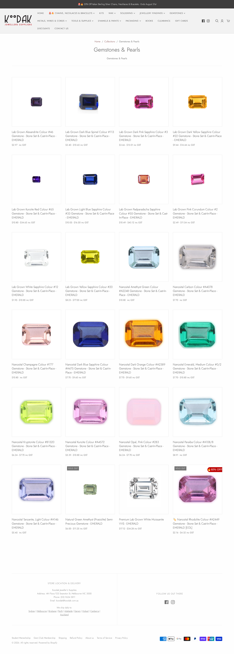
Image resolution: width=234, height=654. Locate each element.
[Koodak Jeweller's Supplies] (18, 21)
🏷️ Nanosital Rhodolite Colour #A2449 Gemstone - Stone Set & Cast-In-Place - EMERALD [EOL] (196, 523)
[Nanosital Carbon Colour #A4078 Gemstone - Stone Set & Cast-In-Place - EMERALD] (197, 257)
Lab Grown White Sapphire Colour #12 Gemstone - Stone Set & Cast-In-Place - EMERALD (35, 291)
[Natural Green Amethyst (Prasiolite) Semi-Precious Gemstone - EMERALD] (90, 489)
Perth (60, 611)
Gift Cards (181, 20)
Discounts (43, 28)
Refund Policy (76, 637)
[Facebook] (203, 20)
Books (149, 20)
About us (89, 637)
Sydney (31, 611)
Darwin (77, 611)
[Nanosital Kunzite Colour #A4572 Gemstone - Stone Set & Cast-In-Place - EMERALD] (90, 412)
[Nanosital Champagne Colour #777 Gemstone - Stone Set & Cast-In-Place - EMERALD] (36, 334)
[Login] (222, 21)
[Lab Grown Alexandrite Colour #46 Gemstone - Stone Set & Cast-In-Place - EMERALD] (36, 102)
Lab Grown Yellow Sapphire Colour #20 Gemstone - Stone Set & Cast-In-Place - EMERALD (89, 291)
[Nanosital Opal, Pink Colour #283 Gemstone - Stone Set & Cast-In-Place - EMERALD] (144, 412)
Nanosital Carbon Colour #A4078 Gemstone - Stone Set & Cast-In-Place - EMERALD (195, 291)
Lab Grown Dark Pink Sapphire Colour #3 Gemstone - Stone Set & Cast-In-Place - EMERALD (143, 136)
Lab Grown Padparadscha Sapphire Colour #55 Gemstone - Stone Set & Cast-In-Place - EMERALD (143, 213)
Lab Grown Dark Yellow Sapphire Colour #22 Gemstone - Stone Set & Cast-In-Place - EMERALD (197, 136)
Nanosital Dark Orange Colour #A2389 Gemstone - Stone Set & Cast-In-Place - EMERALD (142, 368)
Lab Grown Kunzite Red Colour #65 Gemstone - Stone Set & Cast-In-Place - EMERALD (34, 213)
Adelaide (68, 611)
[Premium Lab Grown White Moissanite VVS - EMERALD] (144, 489)
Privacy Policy (121, 637)
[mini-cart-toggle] (228, 21)
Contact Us (61, 28)
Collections (109, 41)
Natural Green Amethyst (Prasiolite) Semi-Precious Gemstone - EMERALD (89, 521)
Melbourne (42, 611)
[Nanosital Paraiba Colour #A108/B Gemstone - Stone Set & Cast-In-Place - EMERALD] (197, 412)
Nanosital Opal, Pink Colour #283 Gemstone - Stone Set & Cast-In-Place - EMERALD (141, 446)
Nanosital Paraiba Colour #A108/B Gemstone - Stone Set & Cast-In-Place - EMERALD (195, 446)
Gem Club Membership (44, 637)
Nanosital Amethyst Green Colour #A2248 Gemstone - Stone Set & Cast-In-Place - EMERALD (143, 291)
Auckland (64, 614)
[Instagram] (208, 20)
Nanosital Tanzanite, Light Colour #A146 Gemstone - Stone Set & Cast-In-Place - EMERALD (35, 523)
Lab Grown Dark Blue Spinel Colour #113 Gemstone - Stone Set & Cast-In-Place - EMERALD (89, 136)
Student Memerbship (21, 637)
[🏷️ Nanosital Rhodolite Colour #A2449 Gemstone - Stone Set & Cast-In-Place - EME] (197, 489)
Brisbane (52, 611)
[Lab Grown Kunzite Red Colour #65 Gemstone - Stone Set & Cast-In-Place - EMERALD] (36, 179)
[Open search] (217, 21)
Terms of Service (104, 637)
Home (40, 13)
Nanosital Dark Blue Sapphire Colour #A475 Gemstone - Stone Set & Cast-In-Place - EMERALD (88, 368)
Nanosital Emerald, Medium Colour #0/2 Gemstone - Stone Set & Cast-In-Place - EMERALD (197, 368)
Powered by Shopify (48, 642)
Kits (101, 13)
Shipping (63, 637)
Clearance (164, 20)
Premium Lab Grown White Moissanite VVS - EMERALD (141, 521)
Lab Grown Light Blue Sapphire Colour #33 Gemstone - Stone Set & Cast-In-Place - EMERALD (89, 213)
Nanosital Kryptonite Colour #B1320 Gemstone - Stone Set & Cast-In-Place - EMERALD (34, 446)
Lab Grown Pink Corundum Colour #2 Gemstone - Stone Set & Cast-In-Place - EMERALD (195, 213)
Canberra (94, 611)
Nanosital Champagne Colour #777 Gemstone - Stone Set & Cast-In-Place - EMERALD (34, 368)
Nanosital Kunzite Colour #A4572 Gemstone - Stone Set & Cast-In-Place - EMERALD (87, 446)
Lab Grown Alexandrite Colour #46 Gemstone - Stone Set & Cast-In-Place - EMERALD (34, 136)
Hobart (85, 611)
